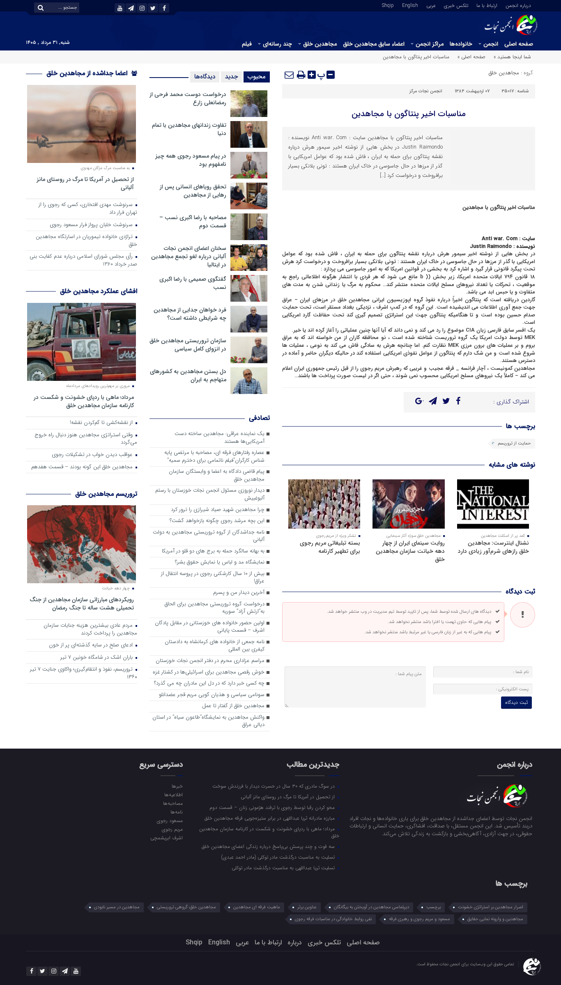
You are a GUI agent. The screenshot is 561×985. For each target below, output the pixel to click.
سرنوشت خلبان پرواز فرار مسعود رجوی (92, 225)
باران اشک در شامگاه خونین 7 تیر (97, 658)
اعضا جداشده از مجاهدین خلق (87, 73)
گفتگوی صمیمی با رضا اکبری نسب (192, 283)
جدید (231, 77)
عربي (431, 5)
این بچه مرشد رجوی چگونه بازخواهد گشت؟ (217, 521)
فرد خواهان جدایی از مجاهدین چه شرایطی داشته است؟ (190, 314)
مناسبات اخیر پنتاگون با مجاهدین (409, 114)
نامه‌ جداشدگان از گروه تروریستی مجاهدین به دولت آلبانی (208, 536)
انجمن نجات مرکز (425, 91)
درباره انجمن (518, 5)
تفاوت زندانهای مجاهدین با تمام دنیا (189, 129)
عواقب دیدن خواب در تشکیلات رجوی (93, 455)
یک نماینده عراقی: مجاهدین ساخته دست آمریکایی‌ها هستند (219, 438)
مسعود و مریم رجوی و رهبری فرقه (419, 919)
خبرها (177, 786)
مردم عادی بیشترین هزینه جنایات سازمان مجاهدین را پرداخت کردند (90, 629)
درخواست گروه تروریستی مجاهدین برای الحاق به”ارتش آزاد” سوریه (214, 608)
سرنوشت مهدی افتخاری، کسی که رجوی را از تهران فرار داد (88, 209)
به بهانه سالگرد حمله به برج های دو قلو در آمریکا (213, 551)
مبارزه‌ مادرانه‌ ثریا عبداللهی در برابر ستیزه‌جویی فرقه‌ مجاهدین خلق (270, 818)
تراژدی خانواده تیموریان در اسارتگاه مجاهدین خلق (86, 241)
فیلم (247, 43)
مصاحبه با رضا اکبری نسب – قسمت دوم (192, 221)
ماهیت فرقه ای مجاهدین (256, 907)
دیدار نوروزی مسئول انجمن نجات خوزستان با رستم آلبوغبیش (209, 494)
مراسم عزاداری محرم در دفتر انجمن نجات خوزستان (210, 661)
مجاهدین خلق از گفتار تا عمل (233, 706)
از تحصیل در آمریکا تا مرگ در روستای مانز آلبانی (85, 183)
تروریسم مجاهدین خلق (106, 494)
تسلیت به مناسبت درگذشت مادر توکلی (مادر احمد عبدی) (278, 857)
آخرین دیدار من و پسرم (238, 593)
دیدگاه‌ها (204, 77)
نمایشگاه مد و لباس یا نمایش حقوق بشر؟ (219, 562)
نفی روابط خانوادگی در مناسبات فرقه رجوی (333, 919)
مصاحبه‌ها (172, 803)
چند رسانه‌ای (277, 43)
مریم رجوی (172, 829)
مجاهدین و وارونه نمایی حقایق (495, 919)
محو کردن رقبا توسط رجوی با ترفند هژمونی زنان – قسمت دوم (272, 807)
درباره (294, 942)
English (410, 5)
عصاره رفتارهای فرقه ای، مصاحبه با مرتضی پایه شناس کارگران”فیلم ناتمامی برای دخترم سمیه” (214, 457)
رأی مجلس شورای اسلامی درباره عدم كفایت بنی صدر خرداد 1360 (83, 260)
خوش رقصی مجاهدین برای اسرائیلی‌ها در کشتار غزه (208, 672)
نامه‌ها (176, 811)
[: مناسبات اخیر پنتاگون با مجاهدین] (289, 75)
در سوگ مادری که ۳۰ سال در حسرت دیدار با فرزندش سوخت (274, 786)
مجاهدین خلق (320, 43)
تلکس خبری (456, 5)
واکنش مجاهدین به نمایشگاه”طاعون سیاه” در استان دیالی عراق (208, 721)
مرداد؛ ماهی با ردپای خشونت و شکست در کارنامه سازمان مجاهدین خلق (84, 401)
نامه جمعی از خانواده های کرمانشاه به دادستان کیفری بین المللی (214, 646)
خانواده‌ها (461, 43)
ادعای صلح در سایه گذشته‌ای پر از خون (91, 645)
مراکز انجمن (430, 43)
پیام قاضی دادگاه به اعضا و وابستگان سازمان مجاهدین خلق (216, 475)
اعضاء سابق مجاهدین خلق (374, 43)
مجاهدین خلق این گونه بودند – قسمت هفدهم (82, 467)
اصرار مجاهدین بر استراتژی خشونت (490, 907)
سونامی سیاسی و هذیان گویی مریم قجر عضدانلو (211, 695)
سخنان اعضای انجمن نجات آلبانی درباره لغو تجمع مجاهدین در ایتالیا (188, 256)
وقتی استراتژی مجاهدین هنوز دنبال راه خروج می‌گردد (85, 439)
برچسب (433, 907)
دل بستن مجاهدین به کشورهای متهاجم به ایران (188, 375)
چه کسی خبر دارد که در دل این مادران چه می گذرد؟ (209, 683)
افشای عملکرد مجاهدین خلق (98, 291)
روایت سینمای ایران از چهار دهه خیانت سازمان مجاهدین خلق (410, 551)
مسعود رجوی (169, 820)
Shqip (388, 5)
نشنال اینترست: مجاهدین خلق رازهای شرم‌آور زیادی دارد (493, 547)
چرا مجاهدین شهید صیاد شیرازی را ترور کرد (217, 510)
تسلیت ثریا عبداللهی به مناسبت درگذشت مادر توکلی (284, 867)
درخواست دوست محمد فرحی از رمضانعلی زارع (187, 98)
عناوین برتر (307, 907)
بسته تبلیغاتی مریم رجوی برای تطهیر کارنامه (330, 547)
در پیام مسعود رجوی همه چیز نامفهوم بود (190, 160)
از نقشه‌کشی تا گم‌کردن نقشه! (102, 423)
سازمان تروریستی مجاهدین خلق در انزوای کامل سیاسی (187, 344)
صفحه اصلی (518, 43)
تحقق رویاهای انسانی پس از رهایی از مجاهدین (193, 190)
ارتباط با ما (486, 5)
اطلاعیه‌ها (173, 794)
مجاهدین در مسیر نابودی (117, 907)
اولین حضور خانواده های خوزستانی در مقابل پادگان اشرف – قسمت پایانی (209, 627)
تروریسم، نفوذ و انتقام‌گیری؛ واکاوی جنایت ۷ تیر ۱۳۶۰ (83, 673)
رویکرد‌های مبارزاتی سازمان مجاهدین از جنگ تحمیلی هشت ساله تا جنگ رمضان (82, 603)
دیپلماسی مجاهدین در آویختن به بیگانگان (371, 907)
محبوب (257, 77)
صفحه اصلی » (471, 57)
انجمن (490, 43)
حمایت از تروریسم (514, 443)
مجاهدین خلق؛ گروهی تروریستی (186, 907)
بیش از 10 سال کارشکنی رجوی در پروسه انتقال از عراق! (212, 578)
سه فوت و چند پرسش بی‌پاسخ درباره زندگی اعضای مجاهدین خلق (269, 846)
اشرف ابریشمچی (166, 837)
